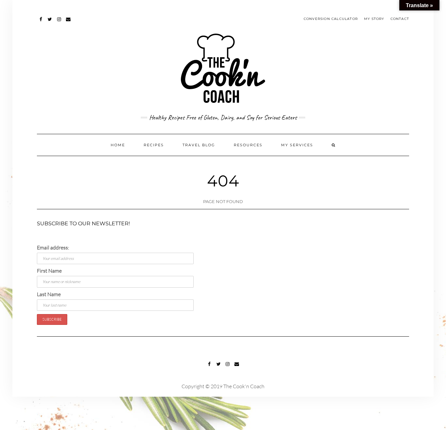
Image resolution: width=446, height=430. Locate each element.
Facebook (41, 22)
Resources (248, 145)
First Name (49, 270)
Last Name (49, 294)
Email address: (53, 247)
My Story (374, 19)
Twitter (50, 22)
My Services (297, 145)
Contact (399, 19)
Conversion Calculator (331, 19)
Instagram (59, 22)
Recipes (154, 145)
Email (68, 22)
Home (118, 145)
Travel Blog (199, 145)
